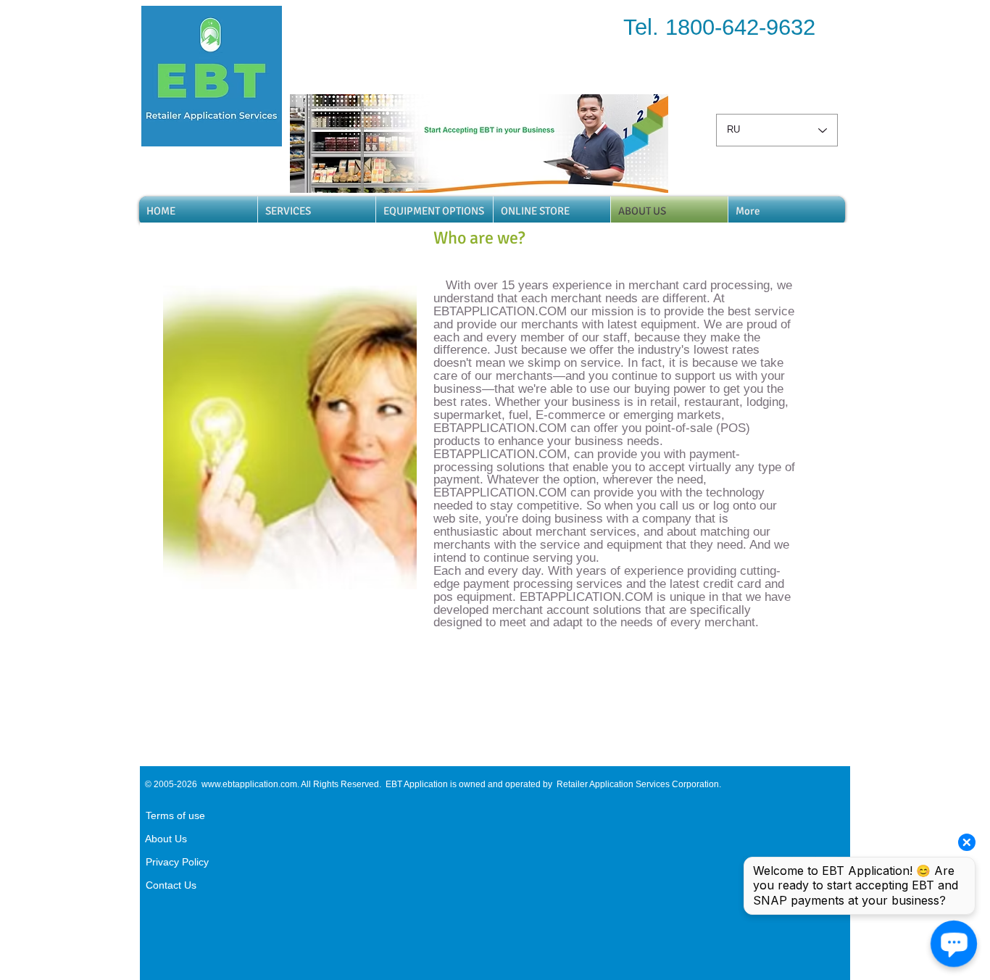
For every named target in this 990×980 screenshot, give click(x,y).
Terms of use (172, 815)
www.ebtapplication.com (249, 784)
